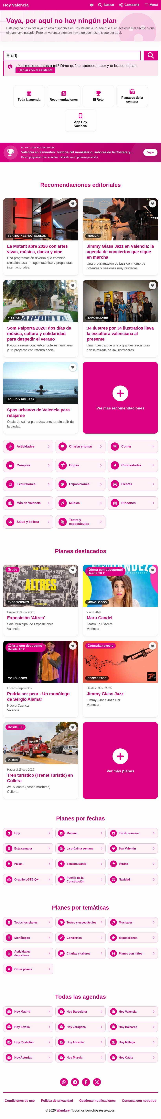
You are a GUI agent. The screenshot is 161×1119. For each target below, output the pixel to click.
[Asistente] (91, 5)
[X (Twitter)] (97, 1082)
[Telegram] (75, 1082)
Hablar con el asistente (35, 70)
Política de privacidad (57, 1100)
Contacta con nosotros (139, 1100)
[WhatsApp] (64, 1082)
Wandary (63, 1110)
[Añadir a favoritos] (73, 203)
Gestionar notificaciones (97, 1100)
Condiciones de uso (20, 1100)
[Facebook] (86, 1082)
